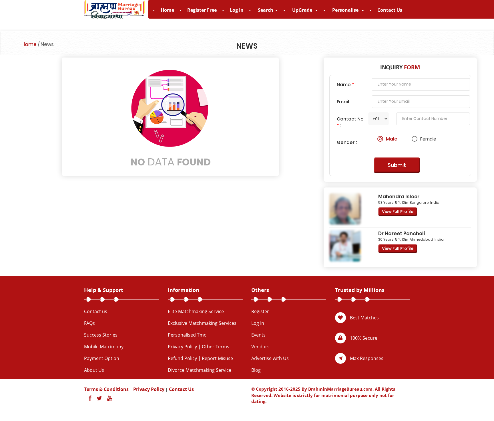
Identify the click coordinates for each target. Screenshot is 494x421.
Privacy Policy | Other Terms (198, 346)
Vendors (260, 346)
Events (258, 335)
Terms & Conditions (106, 389)
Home (167, 10)
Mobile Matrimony (104, 346)
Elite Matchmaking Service (196, 311)
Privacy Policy (148, 389)
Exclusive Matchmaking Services (202, 323)
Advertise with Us (270, 358)
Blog (256, 370)
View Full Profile (397, 211)
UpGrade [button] (302, 10)
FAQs (89, 323)
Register (260, 311)
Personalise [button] (346, 10)
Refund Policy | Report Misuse (200, 358)
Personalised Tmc (187, 335)
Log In (237, 10)
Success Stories (100, 335)
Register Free (202, 10)
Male (391, 139)
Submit (397, 165)
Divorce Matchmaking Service (199, 370)
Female (428, 139)
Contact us (95, 311)
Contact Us (389, 10)
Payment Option (101, 358)
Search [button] (265, 10)
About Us (94, 370)
